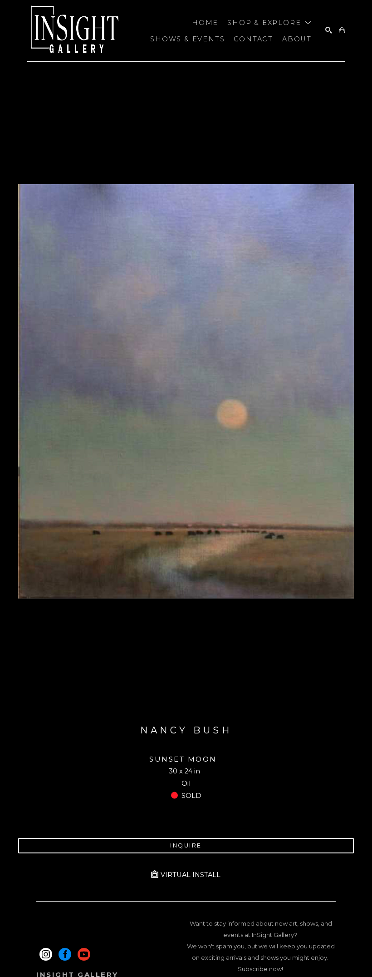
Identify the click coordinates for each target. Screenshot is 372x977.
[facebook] (65, 954)
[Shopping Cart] (342, 30)
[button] (269, 23)
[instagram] (45, 954)
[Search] (328, 30)
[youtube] (84, 954)
